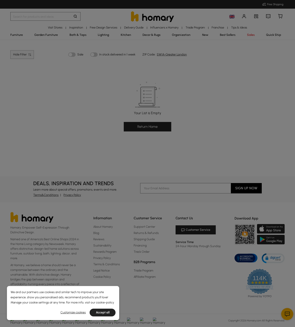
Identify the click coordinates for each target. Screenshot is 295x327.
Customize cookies (73, 312)
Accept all (102, 312)
